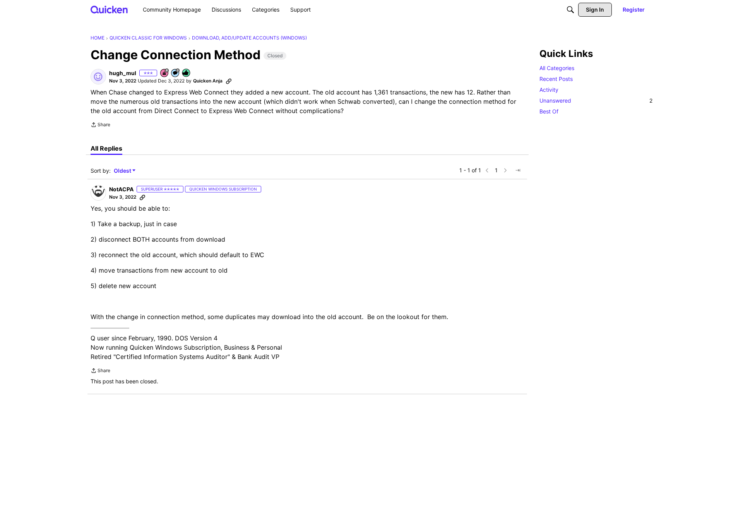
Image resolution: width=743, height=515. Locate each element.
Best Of (548, 111)
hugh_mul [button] (122, 73)
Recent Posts (556, 79)
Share (100, 125)
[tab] (106, 148)
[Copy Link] (228, 80)
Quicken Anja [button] (208, 81)
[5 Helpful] (186, 73)
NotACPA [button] (121, 189)
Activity (548, 89)
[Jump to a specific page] (518, 170)
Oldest (123, 171)
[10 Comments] (175, 73)
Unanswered (595, 100)
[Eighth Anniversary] (164, 73)
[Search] (570, 10)
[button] (98, 76)
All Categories (556, 68)
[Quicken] (109, 9)
